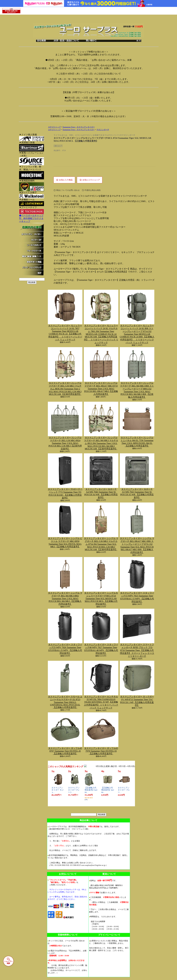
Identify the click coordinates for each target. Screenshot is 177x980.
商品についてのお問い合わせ (68, 190)
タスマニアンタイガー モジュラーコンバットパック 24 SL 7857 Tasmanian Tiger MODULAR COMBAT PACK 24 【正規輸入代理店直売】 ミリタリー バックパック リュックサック (65, 332)
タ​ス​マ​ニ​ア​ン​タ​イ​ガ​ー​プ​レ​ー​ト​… (74, 790)
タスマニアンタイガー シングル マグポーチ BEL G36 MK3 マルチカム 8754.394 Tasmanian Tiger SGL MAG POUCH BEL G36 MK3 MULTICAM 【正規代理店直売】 (101, 544)
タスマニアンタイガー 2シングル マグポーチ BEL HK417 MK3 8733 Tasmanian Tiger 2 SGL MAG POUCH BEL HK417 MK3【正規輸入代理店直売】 (101, 388)
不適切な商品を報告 (92, 190)
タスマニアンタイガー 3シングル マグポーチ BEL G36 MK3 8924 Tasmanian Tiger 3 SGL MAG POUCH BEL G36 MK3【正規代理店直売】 (65, 443)
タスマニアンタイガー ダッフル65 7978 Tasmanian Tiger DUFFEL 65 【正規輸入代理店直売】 (101, 751)
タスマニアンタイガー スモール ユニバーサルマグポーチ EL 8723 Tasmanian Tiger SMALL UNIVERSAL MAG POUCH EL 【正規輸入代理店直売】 (65, 702)
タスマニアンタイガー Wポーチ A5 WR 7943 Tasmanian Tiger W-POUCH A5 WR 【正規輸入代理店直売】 (137, 493)
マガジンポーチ (103, 130)
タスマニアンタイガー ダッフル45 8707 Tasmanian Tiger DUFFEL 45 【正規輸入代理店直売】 (65, 751)
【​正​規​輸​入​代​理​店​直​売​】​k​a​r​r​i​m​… (91, 790)
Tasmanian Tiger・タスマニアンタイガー (79, 127)
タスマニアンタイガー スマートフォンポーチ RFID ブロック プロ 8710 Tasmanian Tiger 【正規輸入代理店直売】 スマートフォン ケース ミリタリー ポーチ (137, 650)
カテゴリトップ (54, 127)
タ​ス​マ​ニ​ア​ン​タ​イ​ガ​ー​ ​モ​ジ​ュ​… (57, 790)
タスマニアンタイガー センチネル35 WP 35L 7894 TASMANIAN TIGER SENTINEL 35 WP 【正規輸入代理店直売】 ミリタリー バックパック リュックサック (101, 702)
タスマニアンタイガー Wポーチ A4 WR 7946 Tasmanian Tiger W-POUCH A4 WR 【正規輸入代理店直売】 (101, 493)
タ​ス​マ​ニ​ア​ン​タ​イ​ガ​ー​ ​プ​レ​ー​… (124, 790)
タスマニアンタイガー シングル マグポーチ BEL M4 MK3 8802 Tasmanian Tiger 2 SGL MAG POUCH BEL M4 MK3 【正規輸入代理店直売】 (65, 598)
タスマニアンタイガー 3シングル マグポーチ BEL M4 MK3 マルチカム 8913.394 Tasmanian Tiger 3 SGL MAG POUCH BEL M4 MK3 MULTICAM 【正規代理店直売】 (101, 443)
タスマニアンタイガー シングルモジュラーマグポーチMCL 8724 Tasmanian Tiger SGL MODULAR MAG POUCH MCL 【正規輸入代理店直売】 (101, 598)
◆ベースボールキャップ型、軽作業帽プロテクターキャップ (31, 218)
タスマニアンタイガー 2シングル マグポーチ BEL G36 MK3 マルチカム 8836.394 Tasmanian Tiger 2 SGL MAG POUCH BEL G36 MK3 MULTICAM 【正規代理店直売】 (65, 388)
